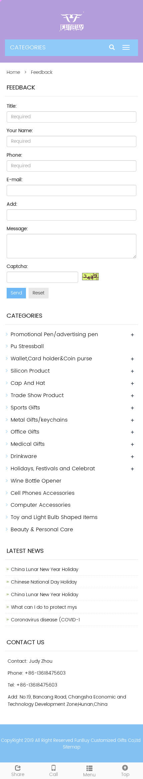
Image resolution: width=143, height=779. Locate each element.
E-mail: (15, 180)
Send (16, 293)
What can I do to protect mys (44, 607)
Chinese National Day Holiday (44, 582)
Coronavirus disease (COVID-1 (45, 620)
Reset (39, 293)
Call (53, 774)
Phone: (14, 155)
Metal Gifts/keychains (39, 420)
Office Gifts (25, 432)
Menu (89, 775)
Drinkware (24, 456)
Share (17, 774)
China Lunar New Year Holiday (44, 569)
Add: (12, 204)
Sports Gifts (25, 407)
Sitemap (71, 747)
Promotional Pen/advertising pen (54, 334)
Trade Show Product (37, 395)
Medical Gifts (28, 444)
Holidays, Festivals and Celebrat (53, 468)
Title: (12, 106)
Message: (17, 229)
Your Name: (20, 131)
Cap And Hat (28, 383)
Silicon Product (30, 371)
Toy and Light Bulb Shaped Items (54, 517)
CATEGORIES (28, 47)
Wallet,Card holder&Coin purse (51, 358)
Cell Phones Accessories (42, 493)
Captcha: (17, 266)
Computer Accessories (41, 505)
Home (13, 72)
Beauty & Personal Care (42, 529)
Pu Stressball (27, 346)
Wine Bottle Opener (36, 481)
